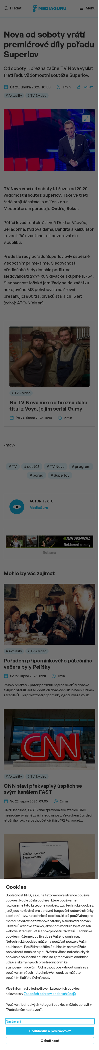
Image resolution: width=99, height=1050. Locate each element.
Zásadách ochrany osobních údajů (50, 994)
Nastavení (13, 1021)
